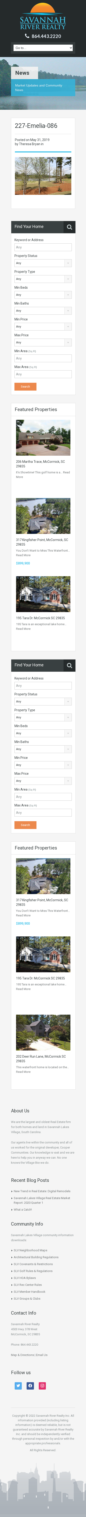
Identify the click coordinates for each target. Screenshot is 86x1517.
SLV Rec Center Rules (28, 1285)
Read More (23, 555)
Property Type (24, 271)
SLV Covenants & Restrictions (33, 1264)
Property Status (25, 256)
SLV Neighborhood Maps (30, 1250)
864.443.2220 (46, 36)
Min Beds (21, 287)
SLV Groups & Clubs (27, 1298)
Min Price (21, 319)
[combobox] (43, 263)
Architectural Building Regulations (36, 1257)
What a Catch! (23, 1209)
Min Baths (21, 303)
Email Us (41, 1355)
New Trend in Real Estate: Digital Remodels (42, 1191)
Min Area (25, 351)
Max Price (21, 335)
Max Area (25, 367)
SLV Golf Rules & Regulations (33, 1271)
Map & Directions (22, 1355)
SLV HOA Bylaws (25, 1278)
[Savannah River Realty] (43, 16)
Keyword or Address (29, 240)
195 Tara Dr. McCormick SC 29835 (40, 618)
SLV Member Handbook (29, 1291)
